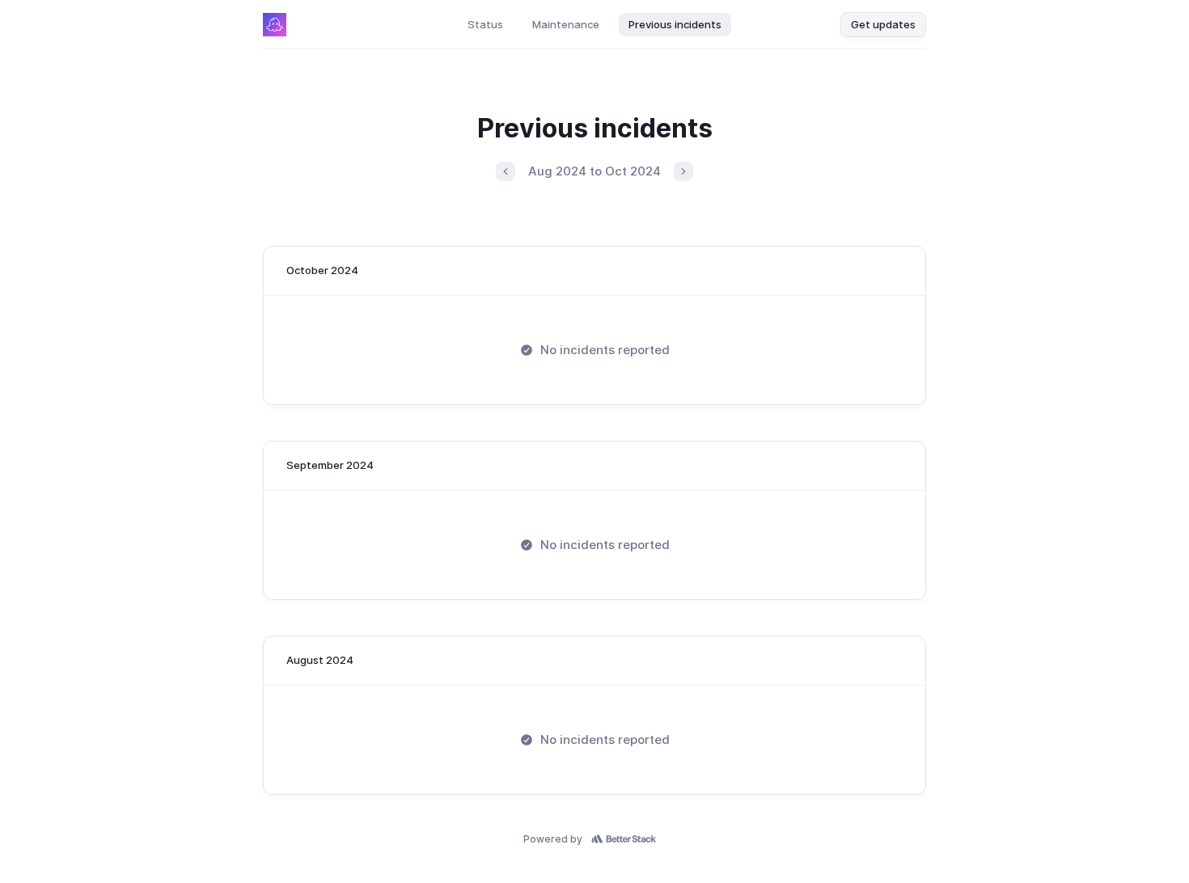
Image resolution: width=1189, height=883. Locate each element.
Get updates (883, 24)
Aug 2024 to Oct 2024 (594, 171)
